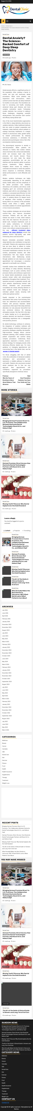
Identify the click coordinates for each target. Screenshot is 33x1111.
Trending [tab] (27, 530)
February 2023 (6, 701)
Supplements (6, 774)
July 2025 (5, 633)
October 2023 (6, 678)
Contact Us (5, 1102)
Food (3, 766)
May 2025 (5, 638)
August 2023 (6, 684)
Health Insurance (7, 772)
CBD (3, 752)
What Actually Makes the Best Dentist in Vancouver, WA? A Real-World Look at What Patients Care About (21, 594)
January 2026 (6, 621)
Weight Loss (5, 783)
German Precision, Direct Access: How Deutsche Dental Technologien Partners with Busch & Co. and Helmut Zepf (16, 466)
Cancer (4, 746)
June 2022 (5, 724)
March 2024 (5, 664)
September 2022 (7, 716)
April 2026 (5, 616)
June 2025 (5, 636)
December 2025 (6, 624)
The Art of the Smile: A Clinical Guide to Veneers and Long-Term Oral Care (20, 581)
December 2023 (6, 673)
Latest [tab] (7, 530)
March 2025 (5, 641)
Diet (3, 757)
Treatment (5, 780)
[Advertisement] (16, 802)
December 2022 (6, 707)
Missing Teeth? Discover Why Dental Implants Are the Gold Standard (16, 505)
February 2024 (6, 667)
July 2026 (5, 610)
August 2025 (6, 630)
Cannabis (5, 749)
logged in (15, 521)
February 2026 (6, 619)
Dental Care (6, 34)
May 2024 (5, 661)
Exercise (4, 760)
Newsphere (24, 1107)
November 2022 (6, 710)
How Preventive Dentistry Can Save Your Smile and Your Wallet (23, 380)
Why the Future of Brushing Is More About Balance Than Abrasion (9, 380)
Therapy (4, 777)
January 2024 (6, 670)
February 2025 (6, 644)
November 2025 (6, 627)
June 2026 (5, 613)
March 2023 (5, 698)
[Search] (30, 21)
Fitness (4, 763)
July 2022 (5, 721)
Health (4, 769)
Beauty (4, 743)
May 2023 (5, 693)
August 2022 (6, 718)
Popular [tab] (17, 530)
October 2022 (6, 713)
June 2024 (5, 659)
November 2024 (6, 653)
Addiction (5, 740)
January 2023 (6, 704)
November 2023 (6, 676)
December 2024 (6, 650)
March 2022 (5, 730)
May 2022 (5, 727)
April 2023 (5, 696)
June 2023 (5, 690)
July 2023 (5, 687)
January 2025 (6, 647)
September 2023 (7, 681)
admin (14, 57)
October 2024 (6, 656)
